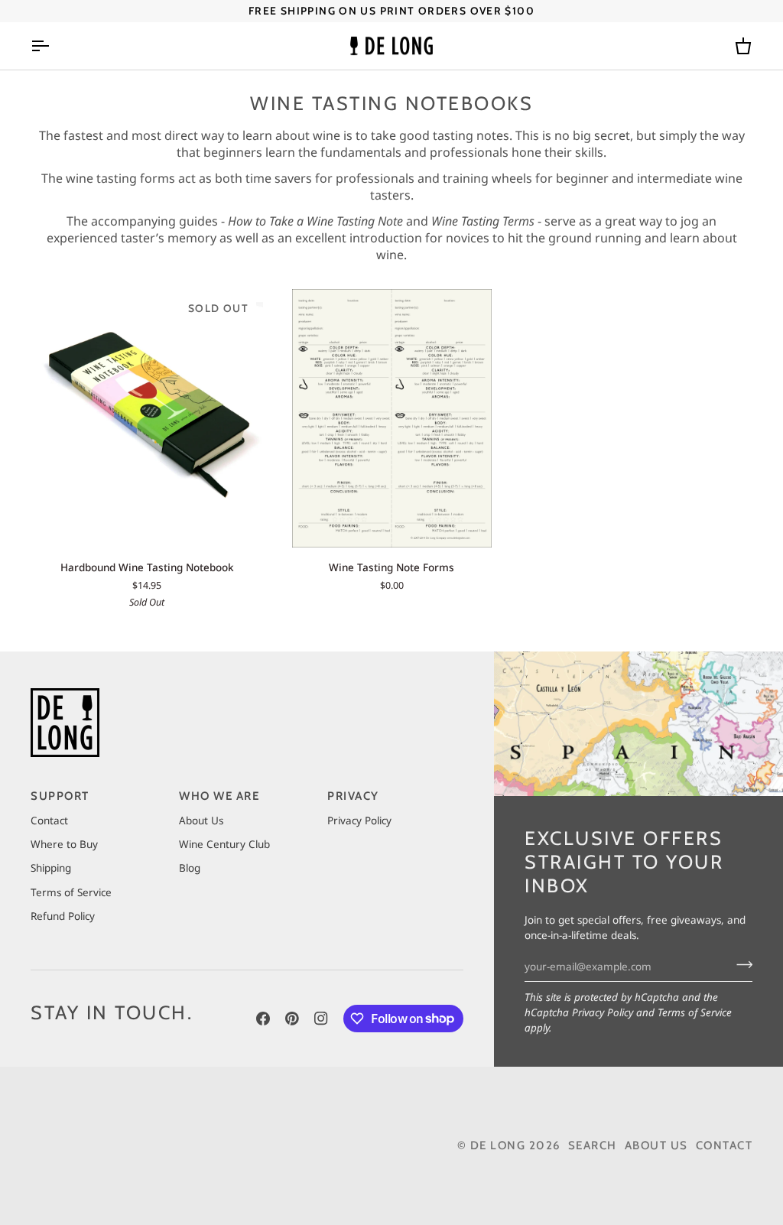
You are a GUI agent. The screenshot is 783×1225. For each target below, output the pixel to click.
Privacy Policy (602, 1012)
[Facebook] (263, 1018)
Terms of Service (695, 1012)
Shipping (51, 868)
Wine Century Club (224, 844)
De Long (498, 1145)
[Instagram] (321, 1018)
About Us (201, 820)
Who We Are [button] (219, 796)
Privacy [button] (353, 796)
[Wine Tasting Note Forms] (391, 418)
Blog (189, 868)
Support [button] (60, 796)
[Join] (739, 965)
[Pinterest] (292, 1018)
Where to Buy (64, 844)
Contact (49, 820)
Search (592, 1145)
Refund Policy (63, 916)
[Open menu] (53, 46)
